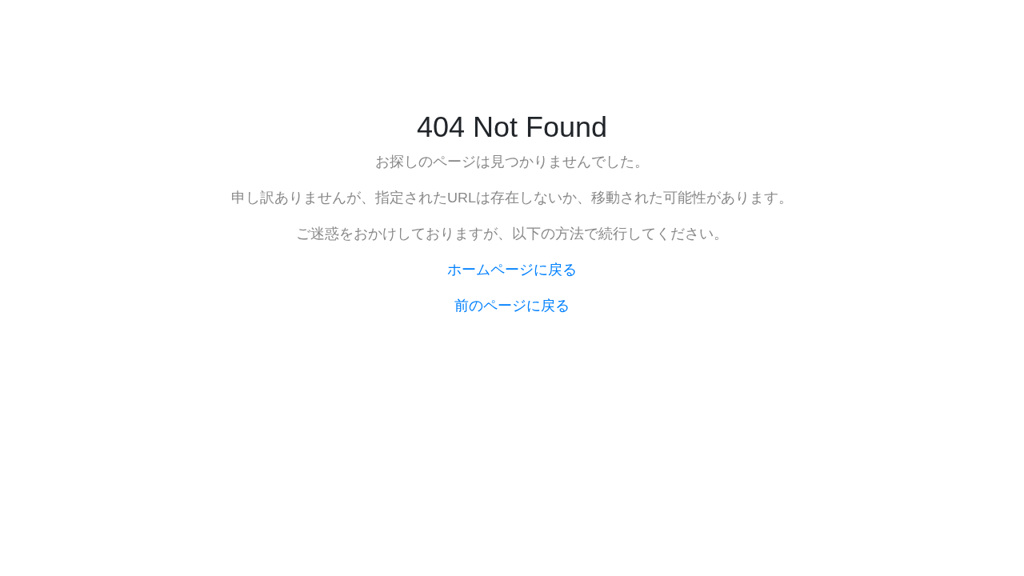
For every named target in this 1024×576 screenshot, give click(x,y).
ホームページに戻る (512, 270)
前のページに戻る (512, 306)
